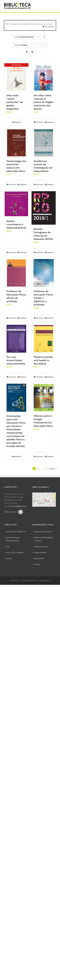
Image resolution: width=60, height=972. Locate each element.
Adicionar (39, 122)
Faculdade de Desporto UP (16, 531)
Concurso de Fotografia (14, 552)
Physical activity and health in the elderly (43, 360)
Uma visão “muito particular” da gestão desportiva (14, 102)
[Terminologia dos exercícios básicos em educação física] (16, 143)
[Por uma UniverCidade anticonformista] (16, 339)
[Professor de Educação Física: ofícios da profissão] (16, 273)
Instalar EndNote (40, 552)
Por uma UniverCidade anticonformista (15, 360)
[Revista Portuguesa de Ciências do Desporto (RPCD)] (44, 208)
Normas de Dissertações (43, 531)
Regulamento (39, 558)
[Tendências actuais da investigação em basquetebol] (44, 143)
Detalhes (17, 122)
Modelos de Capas (41, 546)
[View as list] (32, 52)
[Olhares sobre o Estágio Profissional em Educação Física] (44, 398)
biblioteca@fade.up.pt (18, 506)
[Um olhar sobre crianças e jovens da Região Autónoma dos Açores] (44, 77)
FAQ (7, 546)
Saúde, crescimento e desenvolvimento (16, 224)
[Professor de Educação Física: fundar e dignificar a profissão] (44, 273)
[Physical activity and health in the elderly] (44, 339)
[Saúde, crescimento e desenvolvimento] (16, 204)
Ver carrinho (49, 26)
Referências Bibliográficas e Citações (43, 539)
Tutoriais (37, 564)
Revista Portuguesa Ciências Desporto (13, 539)
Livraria (8, 558)
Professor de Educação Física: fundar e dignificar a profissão (43, 298)
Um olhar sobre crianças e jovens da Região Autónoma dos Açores (43, 102)
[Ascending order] (44, 37)
